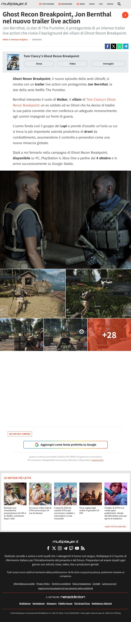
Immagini (108, 63)
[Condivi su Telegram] (125, 46)
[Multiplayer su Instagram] (60, 548)
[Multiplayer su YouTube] (77, 548)
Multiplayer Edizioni (102, 603)
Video (92, 4)
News (39, 63)
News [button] (82, 4)
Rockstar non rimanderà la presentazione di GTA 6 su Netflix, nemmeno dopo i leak (15, 513)
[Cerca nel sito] (119, 4)
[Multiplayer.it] (14, 4)
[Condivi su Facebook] (107, 46)
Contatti (96, 583)
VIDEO (5, 39)
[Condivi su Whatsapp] (119, 46)
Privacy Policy (43, 583)
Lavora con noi (109, 583)
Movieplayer (39, 603)
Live (101, 4)
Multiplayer (25, 603)
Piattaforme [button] (48, 4)
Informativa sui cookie (24, 583)
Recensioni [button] (67, 4)
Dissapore (52, 603)
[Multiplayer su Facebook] (48, 548)
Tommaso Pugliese (19, 39)
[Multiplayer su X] (54, 548)
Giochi (110, 4)
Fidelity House (65, 603)
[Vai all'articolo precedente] (127, 311)
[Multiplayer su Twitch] (71, 548)
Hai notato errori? (20, 433)
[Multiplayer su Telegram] (65, 548)
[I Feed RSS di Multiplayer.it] (83, 548)
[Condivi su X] (113, 46)
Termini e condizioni (61, 583)
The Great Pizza (82, 603)
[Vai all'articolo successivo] (4, 311)
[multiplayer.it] (65, 541)
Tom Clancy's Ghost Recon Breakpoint (51, 56)
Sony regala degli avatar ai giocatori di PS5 (89, 510)
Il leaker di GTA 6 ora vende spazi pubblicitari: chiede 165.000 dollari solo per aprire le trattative (115, 513)
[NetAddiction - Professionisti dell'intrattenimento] (73, 597)
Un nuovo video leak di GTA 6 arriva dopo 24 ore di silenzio (40, 510)
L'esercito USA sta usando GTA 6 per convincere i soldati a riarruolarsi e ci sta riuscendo (64, 513)
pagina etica (97, 460)
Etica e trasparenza (82, 583)
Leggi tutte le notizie (115, 526)
